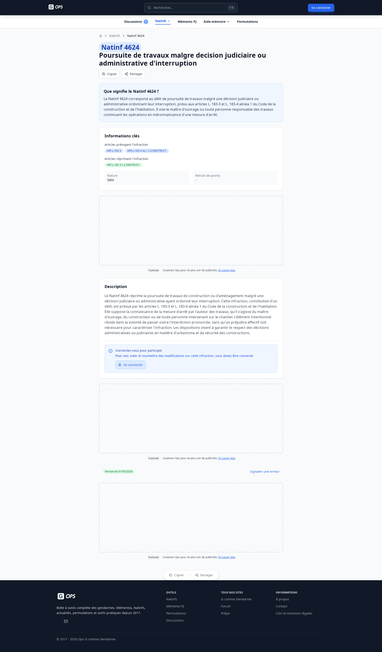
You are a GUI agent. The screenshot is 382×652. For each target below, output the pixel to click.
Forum (226, 606)
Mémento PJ (187, 21)
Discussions (175, 620)
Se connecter (321, 8)
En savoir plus (226, 270)
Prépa (225, 613)
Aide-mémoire (214, 21)
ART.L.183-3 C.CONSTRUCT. (123, 165)
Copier (112, 74)
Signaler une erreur (264, 471)
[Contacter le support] (66, 621)
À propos (282, 599)
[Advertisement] (191, 231)
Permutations (247, 21)
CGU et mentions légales (294, 613)
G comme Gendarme (236, 599)
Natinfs (160, 21)
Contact (281, 606)
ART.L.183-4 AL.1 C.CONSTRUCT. (147, 151)
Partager (136, 74)
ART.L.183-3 (114, 151)
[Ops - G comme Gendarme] (59, 7)
